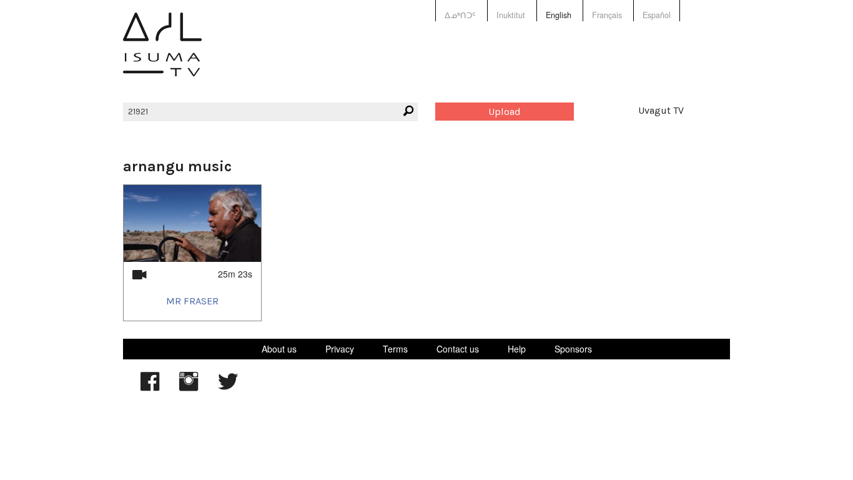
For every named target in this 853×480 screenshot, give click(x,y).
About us (279, 348)
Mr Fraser (192, 301)
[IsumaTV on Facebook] (150, 387)
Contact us (457, 348)
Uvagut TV (661, 110)
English (558, 15)
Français (607, 15)
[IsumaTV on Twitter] (228, 387)
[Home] (162, 53)
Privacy (339, 348)
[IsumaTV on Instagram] (188, 387)
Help (517, 348)
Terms (395, 348)
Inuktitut (510, 15)
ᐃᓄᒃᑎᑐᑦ (460, 15)
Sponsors (573, 348)
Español (657, 15)
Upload (504, 112)
